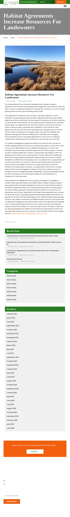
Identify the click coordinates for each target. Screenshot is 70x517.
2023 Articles (11, 288)
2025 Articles (11, 296)
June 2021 (10, 322)
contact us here (41, 213)
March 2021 (11, 318)
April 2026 (10, 424)
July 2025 (10, 404)
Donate (60, 2)
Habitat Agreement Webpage (22, 213)
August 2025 (11, 408)
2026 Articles (11, 300)
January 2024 (12, 369)
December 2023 (12, 365)
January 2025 (12, 393)
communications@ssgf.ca (28, 2)
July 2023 (10, 353)
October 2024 (12, 385)
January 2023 (12, 341)
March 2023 (11, 345)
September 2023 (13, 357)
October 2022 (12, 330)
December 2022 (12, 338)
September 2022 (13, 326)
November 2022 (12, 334)
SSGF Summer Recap (14, 259)
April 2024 (10, 373)
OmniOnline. (35, 513)
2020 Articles (11, 276)
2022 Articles (11, 284)
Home (6, 38)
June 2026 (10, 428)
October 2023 (12, 361)
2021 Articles (11, 280)
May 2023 (10, 349)
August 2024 (11, 381)
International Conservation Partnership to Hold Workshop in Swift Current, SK (34, 243)
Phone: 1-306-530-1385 (15, 484)
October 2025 (12, 412)
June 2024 (10, 377)
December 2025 (12, 416)
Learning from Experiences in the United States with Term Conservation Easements (33, 252)
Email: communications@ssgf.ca (19, 481)
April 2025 (10, 397)
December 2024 (13, 389)
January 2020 (12, 314)
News (12, 38)
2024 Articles (11, 292)
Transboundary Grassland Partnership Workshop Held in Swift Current (32, 236)
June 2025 (10, 401)
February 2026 (12, 420)
